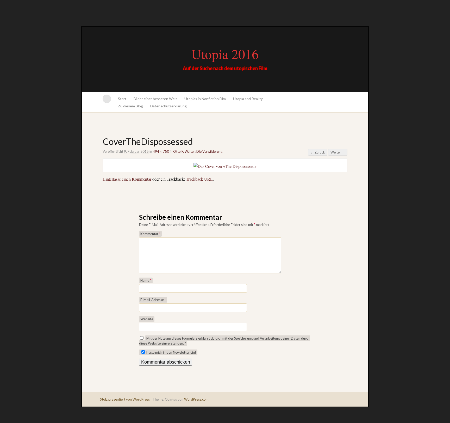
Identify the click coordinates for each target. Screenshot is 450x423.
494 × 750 (161, 151)
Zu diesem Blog (130, 106)
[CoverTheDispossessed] (225, 166)
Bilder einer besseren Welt (155, 98)
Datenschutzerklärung (168, 106)
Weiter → (337, 152)
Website (146, 319)
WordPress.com (196, 399)
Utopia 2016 (225, 54)
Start (122, 98)
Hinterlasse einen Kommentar (127, 179)
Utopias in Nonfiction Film (205, 98)
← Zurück (317, 152)
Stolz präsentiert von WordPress (125, 399)
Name (145, 280)
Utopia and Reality (248, 98)
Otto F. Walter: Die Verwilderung (197, 151)
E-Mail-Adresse (153, 300)
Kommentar (150, 234)
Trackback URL (199, 179)
